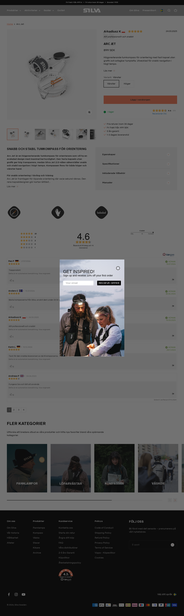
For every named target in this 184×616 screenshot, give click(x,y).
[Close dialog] (118, 268)
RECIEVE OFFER (109, 283)
